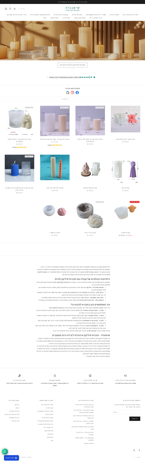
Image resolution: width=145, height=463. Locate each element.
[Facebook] (77, 92)
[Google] (67, 92)
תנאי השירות (15, 421)
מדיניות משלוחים (14, 418)
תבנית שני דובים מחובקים (125, 139)
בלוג (45, 18)
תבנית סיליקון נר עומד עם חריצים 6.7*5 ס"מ (90, 140)
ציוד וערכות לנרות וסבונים (16, 14)
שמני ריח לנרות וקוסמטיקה (96, 14)
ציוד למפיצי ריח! (96, 18)
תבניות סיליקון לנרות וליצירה (122, 23)
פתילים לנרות (77, 14)
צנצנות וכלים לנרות (61, 14)
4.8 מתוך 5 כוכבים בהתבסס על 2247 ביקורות (64, 77)
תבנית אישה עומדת (90, 188)
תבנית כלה (126, 188)
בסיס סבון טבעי (80, 18)
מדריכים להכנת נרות (130, 14)
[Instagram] (72, 92)
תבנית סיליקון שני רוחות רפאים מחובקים (19, 140)
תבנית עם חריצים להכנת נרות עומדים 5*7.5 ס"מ (19, 189)
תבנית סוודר (125, 232)
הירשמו (134, 419)
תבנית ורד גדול (90, 232)
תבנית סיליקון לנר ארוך (54, 188)
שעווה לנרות (114, 14)
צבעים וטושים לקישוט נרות (40, 14)
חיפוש (17, 408)
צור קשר (16, 405)
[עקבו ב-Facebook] (139, 450)
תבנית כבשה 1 (55, 232)
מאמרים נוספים (89, 443)
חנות (134, 23)
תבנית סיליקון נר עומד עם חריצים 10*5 (54, 139)
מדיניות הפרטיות (14, 411)
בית (139, 23)
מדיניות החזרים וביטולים (12, 414)
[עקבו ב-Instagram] (134, 450)
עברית (23, 9)
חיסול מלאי (54, 18)
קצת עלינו (66, 18)
